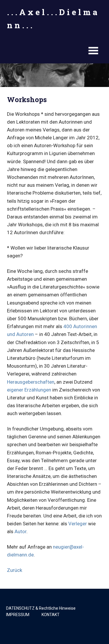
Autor (20, 531)
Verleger (77, 523)
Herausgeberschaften (30, 382)
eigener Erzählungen (29, 390)
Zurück (14, 570)
